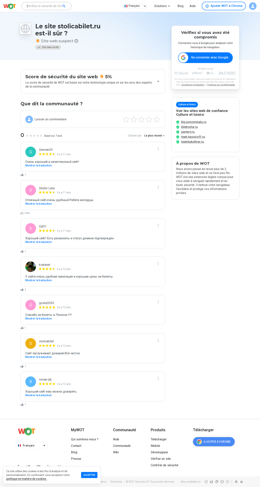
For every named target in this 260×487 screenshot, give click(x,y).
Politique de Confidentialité (221, 85)
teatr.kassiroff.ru (193, 137)
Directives (116, 481)
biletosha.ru (189, 127)
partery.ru (188, 132)
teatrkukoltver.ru (192, 142)
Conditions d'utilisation (192, 85)
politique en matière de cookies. (26, 478)
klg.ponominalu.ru (193, 122)
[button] (162, 6)
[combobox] (46, 6)
